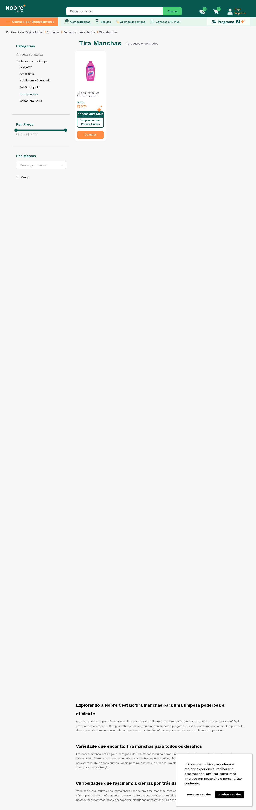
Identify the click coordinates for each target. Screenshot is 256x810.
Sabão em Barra (31, 100)
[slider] (16, 130)
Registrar (240, 13)
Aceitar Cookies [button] (229, 794)
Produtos (53, 32)
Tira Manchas (29, 94)
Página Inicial (34, 32)
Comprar (90, 134)
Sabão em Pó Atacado (35, 80)
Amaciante (27, 73)
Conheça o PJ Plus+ (168, 22)
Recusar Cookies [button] (199, 794)
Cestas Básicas (80, 22)
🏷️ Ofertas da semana (130, 22)
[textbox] (41, 165)
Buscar (172, 11)
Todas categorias (31, 54)
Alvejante (26, 66)
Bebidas (105, 22)
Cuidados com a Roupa (79, 32)
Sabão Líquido (30, 87)
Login (238, 9)
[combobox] (41, 165)
